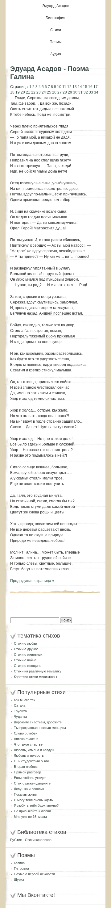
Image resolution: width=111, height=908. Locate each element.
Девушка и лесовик (29, 789)
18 (12, 92)
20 (23, 92)
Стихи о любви (25, 643)
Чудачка (20, 716)
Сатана (19, 705)
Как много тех (24, 700)
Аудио (55, 54)
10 (59, 87)
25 (49, 92)
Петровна (21, 868)
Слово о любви (25, 733)
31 (80, 92)
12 (69, 87)
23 (38, 92)
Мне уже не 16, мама (30, 816)
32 (86, 92)
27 (59, 92)
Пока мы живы (25, 794)
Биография (55, 18)
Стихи (55, 30)
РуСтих (16, 840)
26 (54, 92)
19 (17, 92)
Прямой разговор (27, 772)
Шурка (19, 879)
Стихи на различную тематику (37, 671)
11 (64, 87)
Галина (19, 863)
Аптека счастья (26, 739)
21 (28, 92)
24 (44, 92)
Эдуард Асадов (55, 6)
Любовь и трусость (29, 755)
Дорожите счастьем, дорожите (38, 722)
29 (70, 92)
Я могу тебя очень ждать (33, 800)
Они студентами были (31, 761)
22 (33, 92)
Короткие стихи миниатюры (35, 677)
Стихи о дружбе (26, 649)
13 (74, 87)
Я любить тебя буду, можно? (36, 805)
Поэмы (56, 42)
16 (90, 87)
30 (75, 92)
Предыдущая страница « (32, 581)
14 (80, 87)
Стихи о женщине (27, 665)
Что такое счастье (28, 744)
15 (85, 87)
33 (91, 92)
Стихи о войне (25, 660)
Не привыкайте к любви (32, 811)
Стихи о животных (28, 654)
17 (95, 87)
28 (65, 92)
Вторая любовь (26, 766)
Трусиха (20, 711)
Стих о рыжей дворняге (32, 783)
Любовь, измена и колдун (34, 750)
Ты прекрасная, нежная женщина (40, 728)
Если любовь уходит (30, 778)
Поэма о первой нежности (34, 874)
